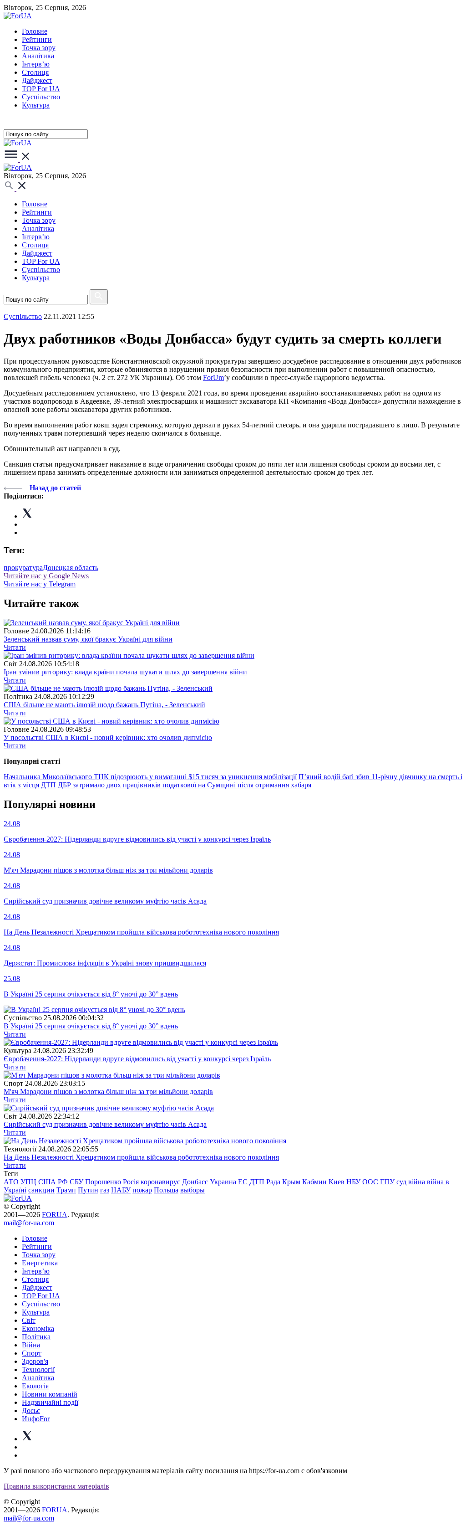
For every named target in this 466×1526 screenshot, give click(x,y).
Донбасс (195, 1182)
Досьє (31, 1410)
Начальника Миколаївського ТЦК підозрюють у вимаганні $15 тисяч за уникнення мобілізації (150, 777)
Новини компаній (49, 1394)
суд (401, 1182)
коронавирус (160, 1182)
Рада (273, 1182)
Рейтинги (37, 39)
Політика (36, 1337)
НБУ (353, 1182)
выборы (192, 1190)
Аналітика (38, 56)
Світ (28, 1320)
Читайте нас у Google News (46, 576)
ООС (370, 1182)
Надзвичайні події (50, 1402)
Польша (166, 1190)
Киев (336, 1182)
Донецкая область (70, 567)
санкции (41, 1190)
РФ (63, 1182)
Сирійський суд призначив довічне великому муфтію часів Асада (105, 1124)
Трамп (66, 1190)
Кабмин (314, 1182)
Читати (15, 647)
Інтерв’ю (36, 64)
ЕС (243, 1182)
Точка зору (39, 47)
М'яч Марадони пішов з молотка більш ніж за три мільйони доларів (108, 1091)
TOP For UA (41, 88)
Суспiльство (41, 97)
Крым (291, 1182)
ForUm (213, 377)
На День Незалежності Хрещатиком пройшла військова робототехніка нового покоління (141, 1157)
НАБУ (121, 1190)
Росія (131, 1182)
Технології (38, 1369)
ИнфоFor (36, 1419)
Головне (34, 31)
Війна (31, 1345)
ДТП (256, 1182)
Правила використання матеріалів (56, 1486)
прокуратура (23, 567)
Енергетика (40, 1263)
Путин (88, 1190)
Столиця (35, 72)
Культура (36, 105)
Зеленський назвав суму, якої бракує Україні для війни (88, 639)
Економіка (38, 1328)
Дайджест (37, 80)
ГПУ (387, 1182)
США (47, 1182)
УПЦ (28, 1182)
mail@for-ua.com (29, 1223)
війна (416, 1182)
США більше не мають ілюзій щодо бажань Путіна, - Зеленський (104, 705)
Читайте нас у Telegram (40, 584)
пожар (142, 1190)
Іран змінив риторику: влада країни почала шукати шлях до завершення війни (125, 672)
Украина (223, 1182)
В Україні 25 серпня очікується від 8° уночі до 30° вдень (91, 1026)
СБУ (76, 1182)
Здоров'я (35, 1361)
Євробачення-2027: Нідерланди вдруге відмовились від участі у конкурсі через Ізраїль (137, 1059)
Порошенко (103, 1182)
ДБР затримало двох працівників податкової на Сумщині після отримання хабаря (184, 785)
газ (104, 1190)
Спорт (31, 1353)
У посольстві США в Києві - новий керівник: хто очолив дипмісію (108, 737)
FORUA (54, 1214)
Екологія (35, 1386)
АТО (11, 1182)
